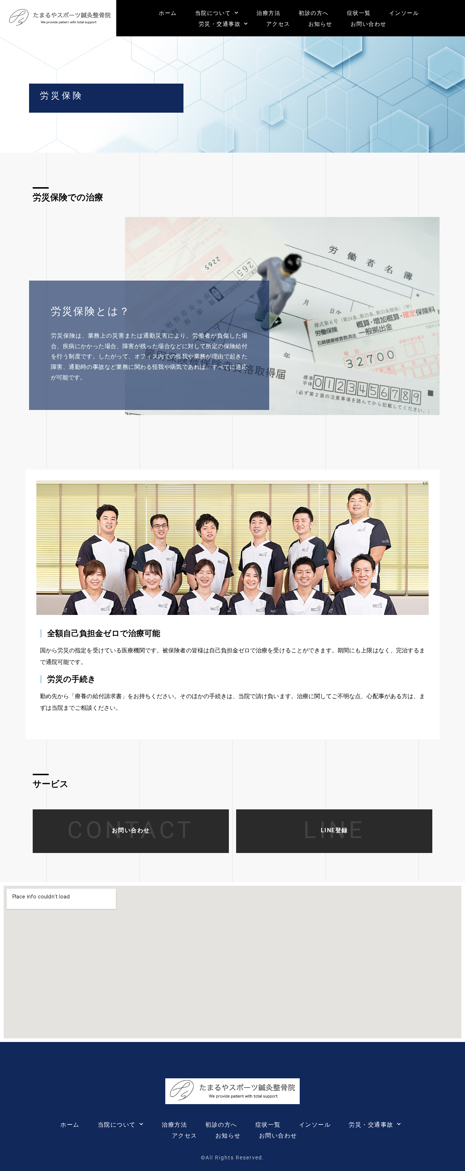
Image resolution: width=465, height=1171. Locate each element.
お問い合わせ (369, 23)
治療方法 (268, 12)
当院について (213, 12)
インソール (404, 12)
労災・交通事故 (220, 23)
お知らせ (320, 23)
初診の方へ (314, 12)
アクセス (278, 23)
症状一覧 (359, 12)
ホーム (168, 12)
